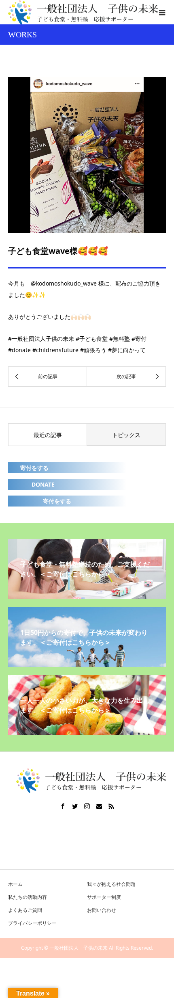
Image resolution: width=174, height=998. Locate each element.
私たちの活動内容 (27, 897)
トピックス (126, 435)
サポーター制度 (104, 897)
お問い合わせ (101, 910)
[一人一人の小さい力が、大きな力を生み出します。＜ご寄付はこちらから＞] (87, 731)
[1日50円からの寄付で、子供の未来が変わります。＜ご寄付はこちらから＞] (87, 663)
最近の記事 (48, 435)
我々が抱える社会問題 (111, 884)
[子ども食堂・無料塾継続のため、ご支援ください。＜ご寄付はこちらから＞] (87, 595)
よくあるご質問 (25, 910)
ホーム (15, 884)
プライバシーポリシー (32, 923)
